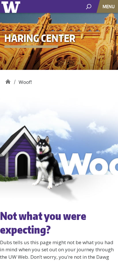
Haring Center (7, 80)
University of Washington (11, 6)
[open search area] (88, 6)
